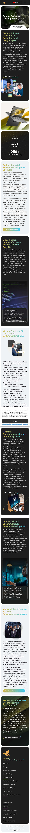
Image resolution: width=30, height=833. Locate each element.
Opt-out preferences (6, 424)
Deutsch (17, 2)
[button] (27, 409)
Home (13, 26)
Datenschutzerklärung (17, 424)
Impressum (25, 424)
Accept (15, 421)
